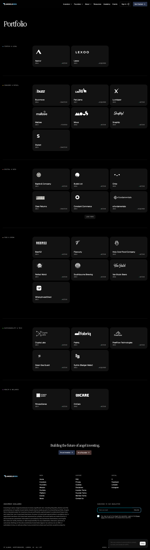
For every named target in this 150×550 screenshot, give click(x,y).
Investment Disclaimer (12, 504)
